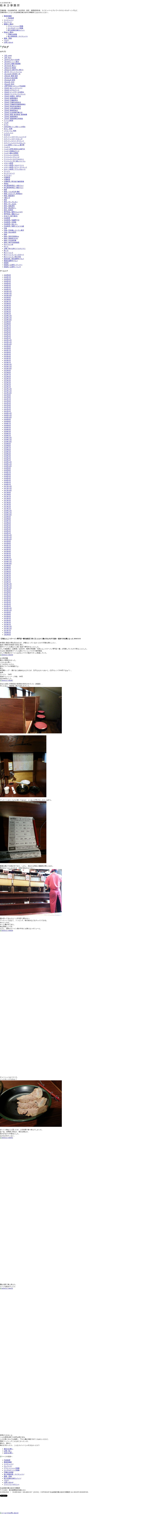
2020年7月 (7, 423)
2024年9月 (7, 322)
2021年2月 (7, 409)
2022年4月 (7, 380)
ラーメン (7, 171)
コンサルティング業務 (15, 28)
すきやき (7, 135)
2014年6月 (7, 571)
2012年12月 (8, 608)
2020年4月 (7, 429)
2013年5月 (7, 598)
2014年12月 (8, 559)
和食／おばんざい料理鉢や (13, 194)
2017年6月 (7, 498)
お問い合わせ (8, 42)
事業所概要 (8, 16)
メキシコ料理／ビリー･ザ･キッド (15, 167)
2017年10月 (8, 490)
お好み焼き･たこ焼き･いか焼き (15, 126)
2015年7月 (7, 545)
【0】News (7, 57)
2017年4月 (7, 502)
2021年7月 (7, 399)
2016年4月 (7, 527)
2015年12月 (8, 535)
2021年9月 (7, 395)
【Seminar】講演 (9, 80)
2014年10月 (8, 563)
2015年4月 (7, 551)
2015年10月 (8, 539)
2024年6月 (7, 328)
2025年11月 (8, 293)
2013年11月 (8, 586)
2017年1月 (7, 508)
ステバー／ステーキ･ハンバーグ (15, 137)
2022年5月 (7, 378)
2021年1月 (7, 411)
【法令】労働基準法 (11, 100)
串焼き (6, 183)
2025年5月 (7, 305)
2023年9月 (7, 346)
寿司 (5, 200)
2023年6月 (7, 352)
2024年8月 (7, 324)
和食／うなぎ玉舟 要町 (12, 191)
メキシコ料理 (8, 163)
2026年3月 (7, 285)
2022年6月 (7, 376)
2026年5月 (7, 281)
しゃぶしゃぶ (8, 133)
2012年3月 (7, 622)
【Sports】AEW (9, 82)
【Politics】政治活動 (11, 78)
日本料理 (7, 218)
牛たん (6, 246)
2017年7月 (7, 496)
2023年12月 (8, 340)
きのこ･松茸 (8, 129)
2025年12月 (8, 291)
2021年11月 (8, 391)
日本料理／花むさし (11, 224)
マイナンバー (8, 20)
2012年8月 (7, 614)
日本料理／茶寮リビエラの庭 (14, 226)
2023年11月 (8, 342)
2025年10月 (8, 295)
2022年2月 (7, 385)
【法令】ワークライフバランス (15, 94)
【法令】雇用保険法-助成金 (13, 118)
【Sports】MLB (9, 84)
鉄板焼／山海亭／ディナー (13, 265)
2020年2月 (7, 433)
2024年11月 (8, 318)
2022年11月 (8, 366)
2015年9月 (7, 541)
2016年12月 (8, 511)
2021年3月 (7, 407)
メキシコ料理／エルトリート (14, 165)
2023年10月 (8, 344)
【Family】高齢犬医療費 (12, 64)
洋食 (5, 228)
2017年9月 (7, 492)
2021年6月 (7, 401)
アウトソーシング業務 (15, 26)
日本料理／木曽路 (10, 222)
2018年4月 (7, 478)
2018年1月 (7, 484)
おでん (6, 124)
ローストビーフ (9, 173)
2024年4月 (7, 332)
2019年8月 (7, 446)
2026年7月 (7, 277)
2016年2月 (7, 531)
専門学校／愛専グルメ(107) (13, 212)
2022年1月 (7, 387)
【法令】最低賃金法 (11, 110)
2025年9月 (7, 297)
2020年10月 (8, 417)
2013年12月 (8, 584)
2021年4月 (7, 405)
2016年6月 (7, 523)
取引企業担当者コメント (16, 30)
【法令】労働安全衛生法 (12, 102)
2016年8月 (7, 519)
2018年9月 (7, 468)
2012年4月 (7, 620)
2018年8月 (7, 470)
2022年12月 (8, 364)
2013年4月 (7, 600)
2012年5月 (7, 618)
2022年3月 (7, 383)
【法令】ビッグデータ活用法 (14, 92)
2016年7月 (7, 521)
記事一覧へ (8, 1451)
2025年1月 (7, 313)
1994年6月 (7, 632)
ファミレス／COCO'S (11, 155)
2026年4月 (7, 283)
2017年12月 (8, 486)
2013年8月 (7, 592)
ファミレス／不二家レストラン (15, 161)
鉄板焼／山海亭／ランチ (12, 267)
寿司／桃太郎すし (10, 208)
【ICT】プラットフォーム (13, 72)
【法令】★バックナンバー (13, 88)
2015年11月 (8, 537)
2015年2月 (7, 555)
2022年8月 (7, 372)
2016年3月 (7, 529)
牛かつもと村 (8, 244)
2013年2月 (7, 604)
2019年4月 (7, 454)
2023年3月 (7, 358)
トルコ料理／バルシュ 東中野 (14, 145)
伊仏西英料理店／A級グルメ (14, 185)
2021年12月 (8, 389)
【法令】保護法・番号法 (12, 96)
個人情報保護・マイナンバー (18, 36)
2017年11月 (8, 488)
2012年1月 (7, 624)
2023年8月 (7, 348)
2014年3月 (7, 578)
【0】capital (8, 55)
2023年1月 (7, 362)
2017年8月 (7, 494)
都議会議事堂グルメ (11, 261)
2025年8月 (7, 299)
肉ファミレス (8, 252)
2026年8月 (7, 275)
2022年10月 (8, 368)
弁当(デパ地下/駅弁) (11, 216)
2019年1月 (7, 460)
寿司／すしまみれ (10, 204)
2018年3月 (7, 480)
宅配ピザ (7, 198)
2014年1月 (7, 582)
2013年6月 (7, 596)
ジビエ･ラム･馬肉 (10, 131)
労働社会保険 (12, 34)
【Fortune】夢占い (10, 66)
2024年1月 (7, 338)
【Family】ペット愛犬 (11, 61)
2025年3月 (7, 309)
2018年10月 (8, 466)
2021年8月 (7, 397)
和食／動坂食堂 (9, 196)
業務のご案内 (8, 24)
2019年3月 (7, 456)
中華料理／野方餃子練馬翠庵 (14, 181)
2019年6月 (7, 450)
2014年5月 (7, 573)
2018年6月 (7, 474)
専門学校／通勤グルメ (11, 214)
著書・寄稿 (8, 38)
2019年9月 (7, 443)
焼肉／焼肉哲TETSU (11, 238)
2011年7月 (7, 630)
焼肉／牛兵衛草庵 (10, 240)
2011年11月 (8, 628)
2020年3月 (7, 431)
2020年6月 (7, 425)
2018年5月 (7, 476)
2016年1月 (7, 533)
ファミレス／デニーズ (11, 157)
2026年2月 (7, 287)
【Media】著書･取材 (11, 76)
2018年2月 (7, 482)
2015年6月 (7, 547)
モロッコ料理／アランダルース (15, 169)
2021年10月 (8, 393)
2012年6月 (7, 616)
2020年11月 (8, 415)
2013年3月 (7, 602)
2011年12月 (8, 626)
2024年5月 (7, 330)
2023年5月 (7, 354)
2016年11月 (8, 513)
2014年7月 (7, 569)
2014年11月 (8, 561)
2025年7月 (7, 301)
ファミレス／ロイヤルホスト (14, 159)
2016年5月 (7, 525)
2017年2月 (7, 506)
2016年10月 (8, 515)
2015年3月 (7, 553)
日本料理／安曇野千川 (11, 220)
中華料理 (7, 179)
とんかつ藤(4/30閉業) (11, 153)
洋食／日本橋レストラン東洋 (14, 230)
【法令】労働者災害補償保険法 (15, 104)
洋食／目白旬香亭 (10, 232)
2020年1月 (7, 435)
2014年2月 (7, 580)
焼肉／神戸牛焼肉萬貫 (11, 242)
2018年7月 (7, 472)
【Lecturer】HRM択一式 (12, 74)
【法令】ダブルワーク (11, 90)
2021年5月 (7, 403)
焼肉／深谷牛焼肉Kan (11, 236)
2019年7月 (7, 448)
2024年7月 (7, 326)
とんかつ (7, 147)
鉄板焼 (6, 263)
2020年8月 (7, 421)
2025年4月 (7, 307)
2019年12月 (8, 437)
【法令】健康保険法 (11, 98)
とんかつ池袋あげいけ (11, 151)
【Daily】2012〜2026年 (12, 59)
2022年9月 (7, 370)
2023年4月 (7, 356)
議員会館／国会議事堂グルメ (14, 259)
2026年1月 (7, 289)
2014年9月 (7, 565)
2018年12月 (8, 462)
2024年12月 (8, 315)
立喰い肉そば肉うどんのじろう (15, 248)
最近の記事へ (8, 1449)
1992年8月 (7, 634)
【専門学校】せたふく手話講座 (15, 86)
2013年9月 (7, 590)
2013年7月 (7, 594)
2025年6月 (7, 303)
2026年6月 (7, 279)
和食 (5, 189)
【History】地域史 (10, 68)
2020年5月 (7, 427)
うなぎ (6, 122)
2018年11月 (8, 464)
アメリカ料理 (8, 120)
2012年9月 (7, 612)
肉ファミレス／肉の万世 (12, 256)
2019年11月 (8, 439)
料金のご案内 (8, 32)
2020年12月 (8, 413)
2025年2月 (7, 311)
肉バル (6, 250)
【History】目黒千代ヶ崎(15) (13, 70)
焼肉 (5, 234)
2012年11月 (8, 610)
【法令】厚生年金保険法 (12, 106)
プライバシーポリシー (11, 1484)
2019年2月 (7, 458)
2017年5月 (7, 500)
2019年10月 (8, 441)
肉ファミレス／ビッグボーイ (14, 254)
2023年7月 (7, 350)
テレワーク (8, 22)
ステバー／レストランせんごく (15, 143)
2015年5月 (7, 549)
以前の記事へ (8, 1453)
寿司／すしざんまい (11, 202)
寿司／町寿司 (8, 210)
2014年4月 (7, 576)
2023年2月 (7, 360)
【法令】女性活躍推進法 (12, 108)
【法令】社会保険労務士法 (13, 112)
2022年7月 (7, 374)
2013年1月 (7, 606)
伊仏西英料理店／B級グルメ (13, 187)
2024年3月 (7, 334)
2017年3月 (7, 504)
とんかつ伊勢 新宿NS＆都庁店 (14, 149)
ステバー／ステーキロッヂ (13, 139)
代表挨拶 (11, 18)
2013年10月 (8, 588)
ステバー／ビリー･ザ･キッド (14, 141)
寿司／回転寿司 (9, 206)
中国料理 (7, 177)
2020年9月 (7, 419)
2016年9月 (7, 517)
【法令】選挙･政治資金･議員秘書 (15, 114)
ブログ (6, 40)
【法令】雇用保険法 (11, 116)
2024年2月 (7, 336)
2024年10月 (8, 320)
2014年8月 (7, 567)
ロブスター (8, 175)
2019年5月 (7, 452)
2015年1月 (7, 557)
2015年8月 (7, 543)
